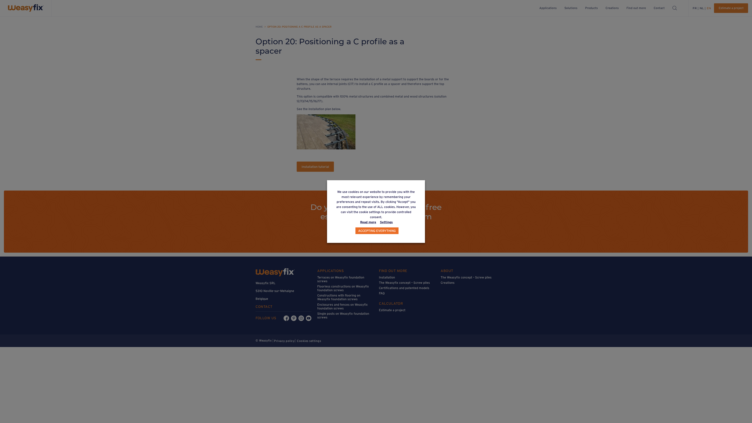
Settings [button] (386, 222)
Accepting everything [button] (377, 230)
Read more (368, 222)
